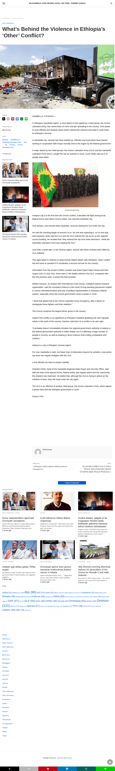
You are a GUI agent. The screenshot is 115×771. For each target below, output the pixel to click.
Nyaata (4, 687)
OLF (30, 601)
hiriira (59, 596)
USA (92, 606)
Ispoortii (5, 679)
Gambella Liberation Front (11, 142)
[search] (111, 3)
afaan (49, 593)
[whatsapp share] (21, 118)
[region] (57, 11)
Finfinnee (38, 596)
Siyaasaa (81, 561)
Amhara (71, 592)
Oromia (12, 145)
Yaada (17, 513)
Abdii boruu (18, 593)
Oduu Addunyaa (8, 691)
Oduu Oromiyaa (17, 18)
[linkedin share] (17, 118)
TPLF (78, 606)
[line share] (26, 118)
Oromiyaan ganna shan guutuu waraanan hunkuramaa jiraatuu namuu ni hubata (14, 236)
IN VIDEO (5, 671)
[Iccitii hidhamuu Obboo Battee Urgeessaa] (57, 501)
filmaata (19, 597)
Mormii (105, 597)
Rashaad (5, 707)
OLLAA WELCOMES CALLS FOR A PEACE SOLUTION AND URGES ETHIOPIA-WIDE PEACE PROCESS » (95, 469)
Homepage (6, 18)
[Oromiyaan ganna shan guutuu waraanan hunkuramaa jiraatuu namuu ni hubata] (15, 224)
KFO (79, 596)
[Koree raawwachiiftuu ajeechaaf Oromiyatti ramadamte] (15, 170)
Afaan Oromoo (7, 643)
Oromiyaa (77, 600)
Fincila (27, 597)
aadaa (7, 592)
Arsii (79, 593)
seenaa (33, 606)
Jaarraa (5, 683)
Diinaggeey (6, 663)
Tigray (59, 606)
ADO (40, 592)
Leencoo (87, 597)
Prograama (6, 699)
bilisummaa (100, 593)
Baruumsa (6, 659)
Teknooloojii (6, 719)
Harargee (49, 596)
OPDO (51, 601)
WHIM (4, 732)
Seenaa (11, 561)
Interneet (5, 675)
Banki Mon (6, 655)
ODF (13, 600)
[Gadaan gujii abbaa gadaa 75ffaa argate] (19, 549)
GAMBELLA (15, 140)
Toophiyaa (67, 606)
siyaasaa (51, 606)
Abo (30, 592)
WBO (20, 610)
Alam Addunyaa (7, 647)
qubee (4, 703)
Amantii (5, 651)
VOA (98, 606)
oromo (91, 601)
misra (96, 597)
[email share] (8, 118)
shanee (43, 606)
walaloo (8, 610)
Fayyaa (5, 667)
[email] (28, 769)
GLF (25, 142)
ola (6, 145)
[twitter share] (3, 118)
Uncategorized (7, 723)
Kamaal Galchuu (70, 596)
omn (40, 601)
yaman (28, 610)
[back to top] (110, 762)
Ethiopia (5, 140)
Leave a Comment (72, 483)
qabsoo (14, 606)
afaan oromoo (60, 593)
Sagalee (22, 606)
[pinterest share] (12, 118)
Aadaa (4, 561)
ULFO (86, 606)
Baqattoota (88, 593)
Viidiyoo (5, 727)
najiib (5, 601)
